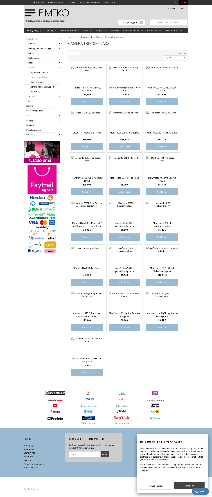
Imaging (99, 30)
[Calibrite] (123, 396)
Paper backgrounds (70, 30)
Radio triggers (34, 58)
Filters (30, 62)
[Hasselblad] (156, 402)
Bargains (115, 30)
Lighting (49, 30)
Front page (29, 445)
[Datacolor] (56, 402)
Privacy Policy (30, 467)
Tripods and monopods (40, 72)
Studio (31, 96)
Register (171, 8)
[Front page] (27, 2)
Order (105, 454)
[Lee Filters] (123, 405)
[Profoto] (56, 420)
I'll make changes (155, 485)
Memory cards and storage (39, 48)
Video (85, 30)
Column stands (36, 82)
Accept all (189, 485)
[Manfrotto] (56, 414)
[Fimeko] (48, 13)
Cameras (32, 43)
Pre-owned (152, 30)
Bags (30, 101)
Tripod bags (35, 91)
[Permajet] (156, 414)
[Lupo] (156, 408)
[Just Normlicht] (89, 405)
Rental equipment (131, 30)
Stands (31, 67)
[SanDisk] (122, 420)
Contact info (109, 2)
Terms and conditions (90, 2)
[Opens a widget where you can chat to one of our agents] (200, 491)
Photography (32, 30)
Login (181, 8)
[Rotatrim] (89, 420)
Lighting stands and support (42, 87)
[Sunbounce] (89, 423)
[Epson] (89, 402)
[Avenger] (55, 396)
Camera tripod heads (39, 77)
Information (38, 2)
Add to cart (87, 101)
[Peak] (123, 414)
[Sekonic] (156, 418)
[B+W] (89, 396)
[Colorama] (156, 396)
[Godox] (123, 402)
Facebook (28, 456)
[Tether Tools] (123, 423)
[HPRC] (56, 408)
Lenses (31, 53)
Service (72, 2)
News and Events (56, 2)
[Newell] (89, 414)
